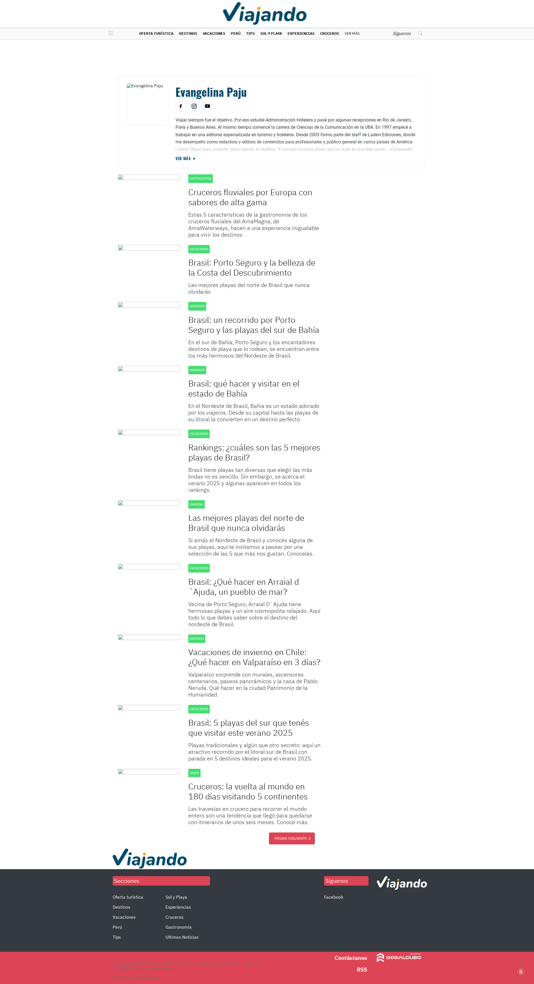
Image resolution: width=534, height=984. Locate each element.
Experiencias (301, 33)
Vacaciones (214, 33)
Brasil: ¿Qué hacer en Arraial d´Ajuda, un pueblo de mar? (243, 586)
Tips (250, 33)
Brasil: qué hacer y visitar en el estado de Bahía (244, 388)
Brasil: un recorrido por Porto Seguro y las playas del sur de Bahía (253, 324)
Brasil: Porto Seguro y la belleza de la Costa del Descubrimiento (251, 267)
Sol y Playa (271, 33)
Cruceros (329, 33)
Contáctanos (351, 957)
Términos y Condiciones (136, 977)
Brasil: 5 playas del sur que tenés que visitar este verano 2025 (248, 727)
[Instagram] (194, 106)
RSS (362, 969)
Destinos (188, 33)
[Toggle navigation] (109, 34)
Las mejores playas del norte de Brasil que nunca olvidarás (246, 522)
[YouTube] (207, 106)
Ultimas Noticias (182, 937)
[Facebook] (180, 106)
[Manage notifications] (520, 971)
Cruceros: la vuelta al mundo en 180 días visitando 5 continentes (248, 791)
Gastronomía (178, 927)
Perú (236, 33)
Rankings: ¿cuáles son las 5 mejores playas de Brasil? (254, 452)
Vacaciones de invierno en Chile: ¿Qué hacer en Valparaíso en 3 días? (254, 656)
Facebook (333, 897)
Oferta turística (156, 33)
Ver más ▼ (185, 158)
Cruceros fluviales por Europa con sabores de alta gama (250, 197)
